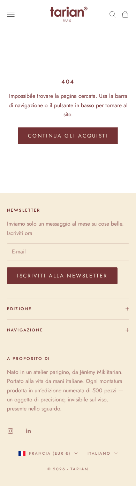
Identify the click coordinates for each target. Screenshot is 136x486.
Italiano (99, 453)
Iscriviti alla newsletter (62, 276)
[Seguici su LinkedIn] (28, 431)
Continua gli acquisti (68, 136)
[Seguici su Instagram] (10, 431)
